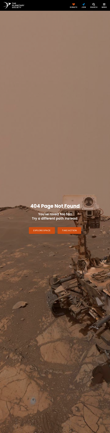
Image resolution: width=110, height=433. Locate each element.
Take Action (69, 230)
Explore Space (41, 230)
